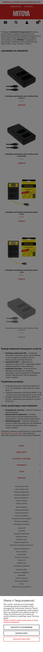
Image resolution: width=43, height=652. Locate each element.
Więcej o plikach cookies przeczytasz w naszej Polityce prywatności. (21, 621)
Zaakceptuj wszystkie (21, 639)
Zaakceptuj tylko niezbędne (21, 627)
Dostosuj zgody (21, 633)
